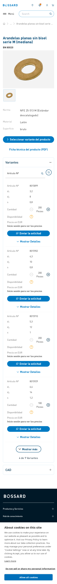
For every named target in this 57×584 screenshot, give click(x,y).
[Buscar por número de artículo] (42, 173)
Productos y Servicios (13, 508)
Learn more (10, 560)
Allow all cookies (28, 577)
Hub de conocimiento (13, 516)
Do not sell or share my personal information (27, 568)
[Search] (50, 14)
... (11, 23)
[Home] (4, 23)
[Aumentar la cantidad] (48, 209)
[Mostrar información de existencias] (31, 216)
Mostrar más (29, 449)
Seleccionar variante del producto (30, 139)
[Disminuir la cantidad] (31, 209)
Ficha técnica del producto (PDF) (28, 149)
